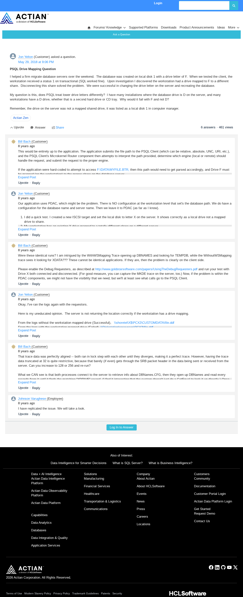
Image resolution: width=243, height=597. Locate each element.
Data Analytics (41, 522)
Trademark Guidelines (85, 593)
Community (202, 478)
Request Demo (204, 513)
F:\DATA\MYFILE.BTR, (113, 169)
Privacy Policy (61, 593)
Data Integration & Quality (49, 538)
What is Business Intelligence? (170, 463)
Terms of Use (14, 593)
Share (60, 127)
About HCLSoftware (151, 486)
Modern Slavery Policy (37, 593)
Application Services (45, 545)
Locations (143, 524)
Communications (96, 509)
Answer (40, 127)
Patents (105, 593)
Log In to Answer (121, 427)
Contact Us (202, 521)
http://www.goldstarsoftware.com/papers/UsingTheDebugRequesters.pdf (146, 269)
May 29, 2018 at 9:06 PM (36, 62)
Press (141, 509)
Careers (142, 516)
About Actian (146, 478)
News (141, 501)
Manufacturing (94, 478)
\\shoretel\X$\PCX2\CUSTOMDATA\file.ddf (144, 323)
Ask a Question (121, 34)
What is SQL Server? (128, 463)
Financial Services (97, 486)
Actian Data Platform (46, 503)
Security (117, 593)
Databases (38, 530)
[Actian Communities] (24, 18)
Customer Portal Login (210, 494)
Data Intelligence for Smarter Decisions (79, 463)
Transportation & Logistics (102, 501)
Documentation (204, 486)
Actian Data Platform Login (213, 501)
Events (142, 494)
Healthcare (91, 494)
